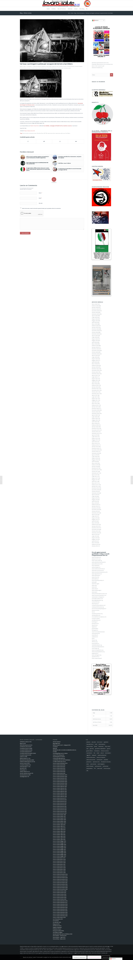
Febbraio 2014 (95, 544)
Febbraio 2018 (95, 465)
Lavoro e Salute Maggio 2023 (59, 852)
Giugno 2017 (95, 478)
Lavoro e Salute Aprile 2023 (59, 770)
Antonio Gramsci (56, 741)
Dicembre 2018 (95, 448)
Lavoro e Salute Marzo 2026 (59, 872)
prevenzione (88, 761)
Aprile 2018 (94, 461)
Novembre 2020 (95, 410)
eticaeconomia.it (95, 610)
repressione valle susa (60, 133)
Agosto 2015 (94, 514)
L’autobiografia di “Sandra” (59, 756)
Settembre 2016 (95, 493)
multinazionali (99, 759)
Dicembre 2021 (95, 388)
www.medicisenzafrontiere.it (98, 568)
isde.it (93, 638)
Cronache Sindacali (78, 66)
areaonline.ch (95, 635)
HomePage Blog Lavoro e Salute (60, 753)
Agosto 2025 (94, 315)
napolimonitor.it (95, 656)
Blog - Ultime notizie (25, 13)
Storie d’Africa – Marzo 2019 (59, 939)
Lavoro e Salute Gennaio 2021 (59, 804)
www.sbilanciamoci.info (97, 564)
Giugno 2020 (95, 418)
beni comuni (99, 742)
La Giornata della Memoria (59, 758)
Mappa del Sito (56, 924)
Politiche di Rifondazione (52, 68)
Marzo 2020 (94, 423)
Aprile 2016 (94, 501)
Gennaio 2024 (95, 347)
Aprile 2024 (94, 342)
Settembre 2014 (95, 532)
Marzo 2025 (94, 324)
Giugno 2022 (95, 378)
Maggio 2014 (95, 539)
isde (94, 753)
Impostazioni (106, 957)
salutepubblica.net (96, 615)
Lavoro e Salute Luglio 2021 (59, 833)
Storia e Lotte (60, 68)
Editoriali (55, 748)
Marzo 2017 (94, 483)
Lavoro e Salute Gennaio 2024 (59, 809)
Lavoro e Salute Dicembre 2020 (60, 776)
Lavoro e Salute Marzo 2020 (59, 862)
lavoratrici (22, 768)
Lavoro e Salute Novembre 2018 (60, 877)
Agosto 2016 (94, 494)
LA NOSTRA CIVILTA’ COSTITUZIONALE (61, 760)
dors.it (93, 612)
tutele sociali (99, 768)
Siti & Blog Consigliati (57, 932)
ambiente (88, 742)
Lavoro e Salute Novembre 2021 (60, 882)
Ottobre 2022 (95, 372)
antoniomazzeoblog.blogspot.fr (99, 608)
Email (40, 198)
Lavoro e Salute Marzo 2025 (59, 871)
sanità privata (105, 766)
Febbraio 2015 (95, 524)
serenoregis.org (95, 648)
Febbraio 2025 (95, 325)
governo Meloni (89, 750)
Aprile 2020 (94, 421)
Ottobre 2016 (95, 491)
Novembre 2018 (95, 450)
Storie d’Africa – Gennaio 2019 (59, 935)
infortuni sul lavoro (105, 750)
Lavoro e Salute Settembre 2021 (60, 909)
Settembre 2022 (95, 373)
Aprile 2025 (94, 322)
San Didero (67, 133)
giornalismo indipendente (100, 748)
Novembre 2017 (95, 469)
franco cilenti (107, 746)
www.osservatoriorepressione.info (100, 572)
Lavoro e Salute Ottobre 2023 (59, 896)
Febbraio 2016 (95, 504)
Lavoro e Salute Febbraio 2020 (60, 786)
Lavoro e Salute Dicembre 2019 (60, 775)
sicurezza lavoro (23, 775)
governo (108, 748)
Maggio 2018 (95, 460)
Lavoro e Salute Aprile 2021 (59, 766)
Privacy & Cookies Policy (58, 930)
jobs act (102, 753)
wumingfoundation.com (97, 598)
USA (87, 770)
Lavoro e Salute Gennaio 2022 (59, 806)
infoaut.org (94, 640)
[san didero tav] (52, 40)
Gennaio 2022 (95, 387)
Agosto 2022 (94, 375)
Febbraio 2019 (95, 445)
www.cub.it (94, 587)
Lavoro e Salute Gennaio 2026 (59, 813)
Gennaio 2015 (95, 526)
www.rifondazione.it (96, 557)
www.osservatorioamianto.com (99, 595)
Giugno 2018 (95, 458)
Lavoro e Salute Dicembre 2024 (60, 783)
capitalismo (106, 742)
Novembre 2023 (95, 350)
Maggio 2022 (95, 380)
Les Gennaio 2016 (57, 922)
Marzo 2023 (94, 363)
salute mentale (93, 764)
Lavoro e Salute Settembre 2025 (60, 915)
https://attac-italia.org (97, 560)
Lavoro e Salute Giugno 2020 (59, 814)
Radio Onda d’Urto (35, 125)
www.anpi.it (94, 592)
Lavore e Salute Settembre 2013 (60, 763)
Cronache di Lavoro (62, 66)
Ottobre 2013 (95, 546)
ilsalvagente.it (95, 630)
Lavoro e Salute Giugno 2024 (59, 821)
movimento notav (32, 133)
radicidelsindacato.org (97, 645)
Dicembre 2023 (95, 349)
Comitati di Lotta (54, 66)
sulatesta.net (95, 636)
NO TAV (45, 133)
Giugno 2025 (95, 319)
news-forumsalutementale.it (98, 632)
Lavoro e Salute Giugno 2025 (59, 823)
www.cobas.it (95, 588)
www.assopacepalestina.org (98, 651)
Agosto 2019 (94, 435)
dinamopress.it (95, 603)
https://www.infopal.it (97, 658)
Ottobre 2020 (95, 412)
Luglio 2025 (94, 317)
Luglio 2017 (94, 476)
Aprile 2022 (94, 382)
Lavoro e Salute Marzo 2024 (59, 869)
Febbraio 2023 (95, 365)
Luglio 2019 (94, 436)
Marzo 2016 (94, 503)
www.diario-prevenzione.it (98, 570)
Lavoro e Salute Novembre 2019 (60, 879)
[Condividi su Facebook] (28, 141)
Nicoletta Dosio (40, 133)
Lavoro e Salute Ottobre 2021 (59, 892)
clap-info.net (95, 625)
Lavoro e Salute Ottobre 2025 (59, 899)
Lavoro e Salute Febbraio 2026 (60, 796)
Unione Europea (107, 768)
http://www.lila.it (95, 565)
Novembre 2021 (95, 390)
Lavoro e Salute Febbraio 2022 (60, 789)
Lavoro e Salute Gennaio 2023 (59, 808)
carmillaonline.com (96, 620)
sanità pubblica (89, 768)
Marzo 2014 (94, 542)
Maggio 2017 (95, 479)
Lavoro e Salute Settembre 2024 (60, 914)
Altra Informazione (37, 66)
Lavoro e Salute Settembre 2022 (60, 910)
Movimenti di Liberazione (26, 760)
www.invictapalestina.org (97, 650)
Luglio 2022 (94, 377)
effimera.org (94, 641)
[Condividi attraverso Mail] (76, 141)
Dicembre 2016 (95, 488)
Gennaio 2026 (95, 307)
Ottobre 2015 (95, 511)
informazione (97, 750)
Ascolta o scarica (67, 125)
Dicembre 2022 (95, 368)
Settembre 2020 (95, 413)
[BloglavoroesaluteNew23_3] (66, 3)
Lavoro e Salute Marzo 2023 (59, 867)
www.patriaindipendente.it (98, 646)
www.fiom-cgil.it (95, 583)
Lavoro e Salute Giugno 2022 (59, 818)
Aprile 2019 (94, 441)
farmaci (95, 746)
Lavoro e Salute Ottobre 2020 (59, 891)
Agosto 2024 (94, 335)
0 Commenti (29, 66)
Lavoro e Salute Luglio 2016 (59, 824)
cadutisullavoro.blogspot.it (98, 597)
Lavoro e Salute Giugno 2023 (59, 819)
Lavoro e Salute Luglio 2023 (59, 836)
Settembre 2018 (95, 453)
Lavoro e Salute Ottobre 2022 (59, 894)
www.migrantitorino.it (97, 574)
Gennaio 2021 (95, 407)
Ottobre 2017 (95, 471)
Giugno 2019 (95, 438)
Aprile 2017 (94, 481)
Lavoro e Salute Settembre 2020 (60, 907)
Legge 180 (88, 755)
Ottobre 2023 (95, 352)
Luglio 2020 (94, 416)
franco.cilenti (68, 68)
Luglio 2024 (94, 337)
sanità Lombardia (89, 766)
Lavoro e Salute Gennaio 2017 (59, 798)
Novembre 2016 (95, 489)
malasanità (94, 755)
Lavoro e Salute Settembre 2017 (60, 902)
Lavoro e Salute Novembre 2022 (60, 884)
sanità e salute (23, 771)
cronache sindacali (24, 765)
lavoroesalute (108, 753)
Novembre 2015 (95, 509)
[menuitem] (48, 9)
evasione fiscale (89, 746)
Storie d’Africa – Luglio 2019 (59, 937)
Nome (40, 193)
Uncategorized (23, 776)
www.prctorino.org (96, 559)
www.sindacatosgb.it (96, 590)
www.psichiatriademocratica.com (99, 593)
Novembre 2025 (95, 310)
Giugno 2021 (95, 398)
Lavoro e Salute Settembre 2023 (60, 912)
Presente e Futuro (57, 929)
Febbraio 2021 (95, 405)
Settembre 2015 (95, 513)
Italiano (96, 20)
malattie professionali (102, 755)
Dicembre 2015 (95, 508)
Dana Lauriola (25, 133)
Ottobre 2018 (95, 451)
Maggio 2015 (95, 519)
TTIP (95, 768)
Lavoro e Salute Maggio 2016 (59, 841)
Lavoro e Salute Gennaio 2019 (59, 801)
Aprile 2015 (94, 521)
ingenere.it (94, 626)
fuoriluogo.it (94, 622)
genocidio (92, 748)
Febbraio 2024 (95, 345)
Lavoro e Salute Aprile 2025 (59, 773)
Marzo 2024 (94, 344)
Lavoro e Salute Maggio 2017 (59, 843)
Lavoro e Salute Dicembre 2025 (60, 785)
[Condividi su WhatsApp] (60, 141)
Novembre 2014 (95, 529)
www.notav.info (95, 577)
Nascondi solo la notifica (94, 957)
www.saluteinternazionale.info (99, 562)
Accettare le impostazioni (80, 957)
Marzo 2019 (94, 443)
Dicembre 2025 (95, 309)
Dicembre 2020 (95, 408)
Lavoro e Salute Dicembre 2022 (60, 780)
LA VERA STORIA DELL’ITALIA (59, 761)
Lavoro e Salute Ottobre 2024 (59, 897)
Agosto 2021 (94, 395)
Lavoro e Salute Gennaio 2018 (59, 799)
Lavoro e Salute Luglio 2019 (59, 829)
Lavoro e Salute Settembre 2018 (60, 904)
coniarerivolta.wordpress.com (98, 605)
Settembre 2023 (95, 354)
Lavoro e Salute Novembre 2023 (60, 886)
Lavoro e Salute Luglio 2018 (59, 828)
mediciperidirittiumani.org (98, 607)
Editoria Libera (44, 68)
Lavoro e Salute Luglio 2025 (59, 839)
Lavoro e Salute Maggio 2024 (59, 854)
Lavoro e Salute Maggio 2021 (59, 849)
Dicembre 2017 (95, 468)
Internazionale (23, 766)
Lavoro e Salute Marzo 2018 (59, 859)
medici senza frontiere (90, 759)
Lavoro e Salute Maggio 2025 (59, 856)
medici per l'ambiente (101, 757)
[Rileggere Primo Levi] (1, 480)
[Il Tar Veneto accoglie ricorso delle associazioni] (132, 480)
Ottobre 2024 (95, 332)
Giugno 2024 (95, 339)
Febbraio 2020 (95, 425)
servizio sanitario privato (25, 773)
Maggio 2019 (95, 440)
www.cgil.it (94, 582)
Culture (39, 68)
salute (87, 764)
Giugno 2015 (95, 518)
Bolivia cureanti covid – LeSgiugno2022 (62, 745)
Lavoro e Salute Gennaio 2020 (59, 803)
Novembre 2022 (95, 370)
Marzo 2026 (94, 304)
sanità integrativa (101, 764)
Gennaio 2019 (95, 446)
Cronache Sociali (34, 68)
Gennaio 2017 (95, 486)
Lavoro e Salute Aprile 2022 (59, 768)
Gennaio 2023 (95, 367)
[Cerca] (86, 9)
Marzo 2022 (94, 383)
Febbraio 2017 (95, 484)
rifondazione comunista (105, 761)
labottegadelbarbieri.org (97, 600)
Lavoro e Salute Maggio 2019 (59, 846)
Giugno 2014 (95, 537)
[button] (101, 41)
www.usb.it (94, 585)
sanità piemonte (98, 766)
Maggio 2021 (95, 400)
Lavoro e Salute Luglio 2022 (59, 834)
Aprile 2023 (94, 362)
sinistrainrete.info (96, 633)
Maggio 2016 (95, 499)
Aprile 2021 (94, 402)
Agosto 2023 (94, 355)
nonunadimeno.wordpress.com (99, 617)
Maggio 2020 (95, 420)
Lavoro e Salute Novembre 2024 (60, 887)
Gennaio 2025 (95, 327)
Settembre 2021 (95, 393)
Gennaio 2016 (95, 506)
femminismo (101, 746)
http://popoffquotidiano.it (98, 580)
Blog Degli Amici (56, 743)
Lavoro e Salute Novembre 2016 (60, 874)
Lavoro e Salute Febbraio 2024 (60, 793)
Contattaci (55, 746)
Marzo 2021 (94, 403)
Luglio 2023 (94, 357)
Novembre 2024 (95, 330)
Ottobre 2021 (95, 392)
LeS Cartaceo (56, 920)
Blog (50, 66)
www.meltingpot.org (96, 655)
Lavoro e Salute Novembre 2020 (60, 881)
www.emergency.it (96, 567)
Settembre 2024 (95, 334)
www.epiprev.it (95, 578)
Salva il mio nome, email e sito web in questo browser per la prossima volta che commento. (41, 208)
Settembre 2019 (95, 433)
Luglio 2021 (94, 397)
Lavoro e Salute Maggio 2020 (59, 847)
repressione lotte (51, 133)
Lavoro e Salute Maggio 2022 (59, 851)
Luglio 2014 (94, 536)
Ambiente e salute (45, 66)
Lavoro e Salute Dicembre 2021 (60, 778)
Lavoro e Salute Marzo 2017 (59, 857)
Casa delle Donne (89, 744)
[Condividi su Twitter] (44, 141)
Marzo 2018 (94, 463)
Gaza (87, 748)
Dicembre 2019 (95, 428)
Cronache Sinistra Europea (25, 68)
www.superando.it (96, 575)
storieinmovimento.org (97, 613)
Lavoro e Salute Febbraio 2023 (60, 791)
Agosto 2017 (94, 474)
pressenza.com (95, 623)
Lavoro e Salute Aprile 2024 (59, 771)
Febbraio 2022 (95, 385)
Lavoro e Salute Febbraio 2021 (60, 788)
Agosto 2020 (94, 415)
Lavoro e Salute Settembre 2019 (60, 905)
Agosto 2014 (94, 534)
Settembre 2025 (95, 314)
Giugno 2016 (95, 498)
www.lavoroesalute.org (97, 67)
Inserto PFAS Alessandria (58, 755)
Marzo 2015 (94, 523)
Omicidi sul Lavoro (57, 925)
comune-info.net (95, 602)
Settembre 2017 (95, 473)
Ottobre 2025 (95, 312)
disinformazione (102, 744)
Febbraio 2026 (95, 305)
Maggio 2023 (95, 360)
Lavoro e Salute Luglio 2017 (59, 826)
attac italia (94, 742)
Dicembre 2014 (95, 527)
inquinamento (89, 753)
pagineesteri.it (95, 653)
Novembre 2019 (95, 430)
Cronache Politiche (70, 66)
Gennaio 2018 (95, 466)
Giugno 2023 (95, 358)
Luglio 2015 (94, 516)
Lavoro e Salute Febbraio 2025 (60, 794)
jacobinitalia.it (95, 628)
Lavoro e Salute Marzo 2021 (59, 864)
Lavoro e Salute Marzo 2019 (59, 861)
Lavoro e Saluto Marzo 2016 (59, 917)
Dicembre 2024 (95, 329)
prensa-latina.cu (95, 643)
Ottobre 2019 (95, 431)
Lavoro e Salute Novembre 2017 (60, 876)
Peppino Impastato (57, 927)
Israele (98, 753)
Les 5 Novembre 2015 (58, 919)
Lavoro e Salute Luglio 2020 (59, 831)
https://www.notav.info (29, 130)
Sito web (40, 203)
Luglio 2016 (94, 496)
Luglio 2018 (94, 456)
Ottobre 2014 (95, 531)
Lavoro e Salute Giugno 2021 (59, 816)
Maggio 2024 (95, 340)
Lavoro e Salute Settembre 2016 (60, 901)
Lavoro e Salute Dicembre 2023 (60, 781)
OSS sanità (22, 770)
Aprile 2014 (94, 541)
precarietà (106, 759)
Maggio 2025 (95, 320)
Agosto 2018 (94, 455)
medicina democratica (90, 757)
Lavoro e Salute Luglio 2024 (59, 838)
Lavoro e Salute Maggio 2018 (59, 844)
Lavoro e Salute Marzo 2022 (59, 866)
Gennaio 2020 (95, 426)
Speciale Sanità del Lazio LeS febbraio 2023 (62, 934)
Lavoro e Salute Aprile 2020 (59, 765)
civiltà (96, 744)
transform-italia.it (96, 618)
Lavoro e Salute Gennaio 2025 (59, 811)
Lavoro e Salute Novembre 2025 (60, 889)
